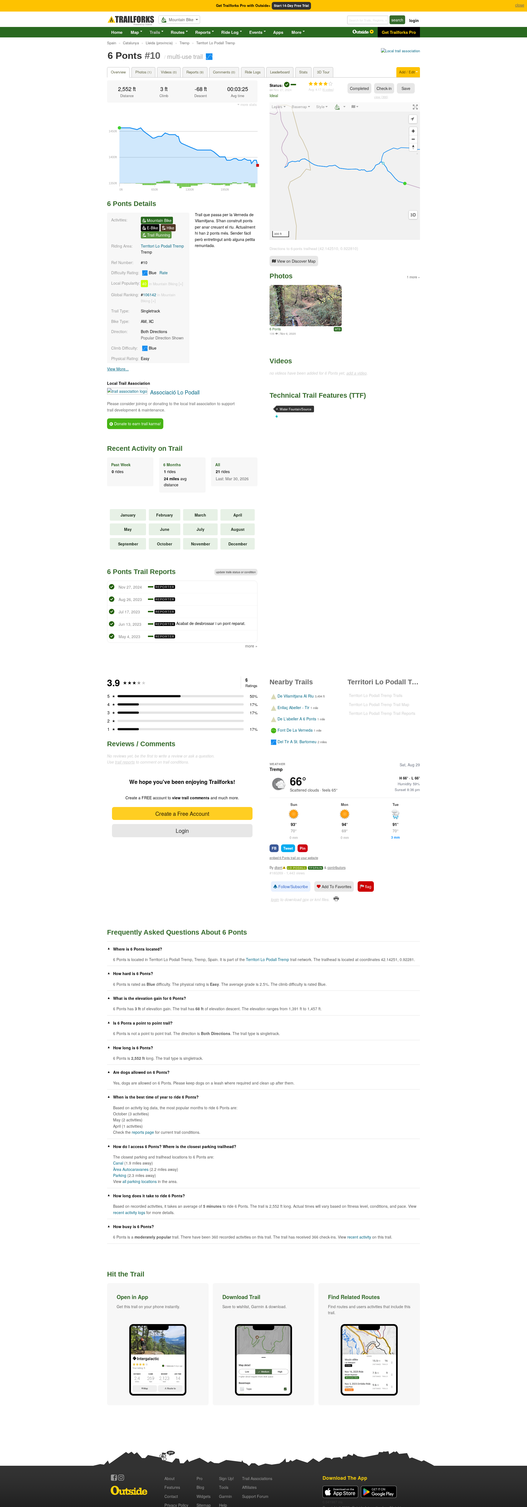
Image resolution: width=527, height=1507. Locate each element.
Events (255, 32)
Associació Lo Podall (175, 392)
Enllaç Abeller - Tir (293, 707)
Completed (359, 88)
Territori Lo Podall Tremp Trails (375, 695)
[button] (158, 1344)
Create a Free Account (182, 813)
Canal (118, 1163)
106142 (149, 294)
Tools (223, 1487)
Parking (119, 1175)
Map (135, 32)
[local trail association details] (127, 391)
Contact (171, 1496)
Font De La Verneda (295, 730)
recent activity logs (129, 1212)
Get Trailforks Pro (399, 32)
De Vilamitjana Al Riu (295, 696)
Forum (255, 1496)
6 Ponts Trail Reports (141, 571)
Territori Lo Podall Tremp (162, 246)
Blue (158, 272)
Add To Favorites (336, 886)
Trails (155, 32)
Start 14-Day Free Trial (291, 5)
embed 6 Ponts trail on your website (294, 857)
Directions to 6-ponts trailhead (293, 248)
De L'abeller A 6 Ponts (296, 718)
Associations (257, 1478)
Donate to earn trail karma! (137, 423)
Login (182, 831)
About (169, 1478)
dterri (278, 867)
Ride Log (230, 32)
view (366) (381, 97)
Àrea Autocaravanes (130, 1169)
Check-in (384, 88)
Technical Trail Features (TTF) (318, 395)
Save (406, 88)
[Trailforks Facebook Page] (114, 1477)
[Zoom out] (413, 139)
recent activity (359, 1237)
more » (251, 646)
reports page (143, 1132)
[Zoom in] (413, 131)
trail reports (125, 762)
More (296, 32)
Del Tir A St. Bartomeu (296, 741)
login (414, 20)
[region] (345, 171)
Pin (302, 848)
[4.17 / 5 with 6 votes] (321, 83)
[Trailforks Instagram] (121, 1477)
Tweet (288, 848)
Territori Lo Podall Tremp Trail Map (379, 704)
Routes (177, 32)
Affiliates (249, 1487)
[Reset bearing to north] (413, 147)
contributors (336, 867)
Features (172, 1487)
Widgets (204, 1496)
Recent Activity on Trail (145, 448)
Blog (200, 1487)
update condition (236, 572)
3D (413, 215)
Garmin (225, 1496)
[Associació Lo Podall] (400, 50)
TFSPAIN (315, 867)
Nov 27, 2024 (282, 89)
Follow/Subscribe (292, 886)
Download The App (345, 1477)
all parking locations (139, 1181)
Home (116, 32)
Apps (278, 32)
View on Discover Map (296, 261)
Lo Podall (297, 867)
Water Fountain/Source (295, 409)
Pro (200, 1478)
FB (274, 848)
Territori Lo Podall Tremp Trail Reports (382, 713)
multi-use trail (185, 56)
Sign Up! (226, 1478)
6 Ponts (275, 328)
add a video (356, 373)
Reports (203, 32)
